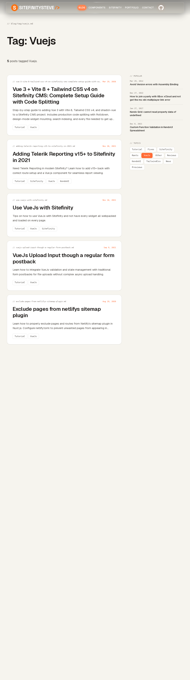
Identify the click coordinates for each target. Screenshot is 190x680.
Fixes (151, 149)
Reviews (171, 155)
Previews (137, 167)
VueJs (147, 155)
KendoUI (136, 161)
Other (158, 155)
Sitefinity (165, 149)
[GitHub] (161, 7)
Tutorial (137, 149)
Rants (135, 155)
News (168, 161)
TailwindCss (153, 161)
